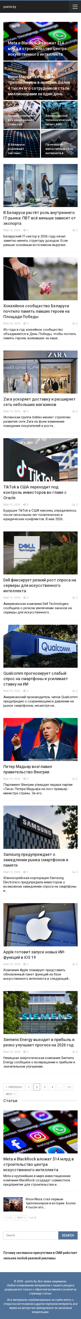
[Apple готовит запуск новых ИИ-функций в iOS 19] (40, 924)
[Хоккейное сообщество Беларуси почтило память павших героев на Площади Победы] (40, 278)
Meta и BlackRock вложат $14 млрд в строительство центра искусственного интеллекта (37, 49)
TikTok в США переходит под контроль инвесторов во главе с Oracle (35, 492)
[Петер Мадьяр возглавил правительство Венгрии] (40, 739)
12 (69, 1087)
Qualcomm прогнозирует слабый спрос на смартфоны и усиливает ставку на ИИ (35, 678)
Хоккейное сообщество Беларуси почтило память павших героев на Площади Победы (36, 311)
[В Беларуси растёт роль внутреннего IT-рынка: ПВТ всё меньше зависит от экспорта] (40, 185)
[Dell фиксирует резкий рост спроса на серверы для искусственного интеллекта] (40, 552)
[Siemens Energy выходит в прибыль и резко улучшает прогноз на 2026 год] (40, 1012)
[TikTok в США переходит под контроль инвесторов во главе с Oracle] (40, 459)
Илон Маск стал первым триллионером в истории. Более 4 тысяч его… (51, 1203)
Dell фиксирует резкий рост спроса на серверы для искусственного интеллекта (39, 585)
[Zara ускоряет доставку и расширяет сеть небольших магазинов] (40, 372)
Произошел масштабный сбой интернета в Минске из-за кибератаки (59, 153)
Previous (15, 1087)
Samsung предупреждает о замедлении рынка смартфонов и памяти (35, 860)
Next (9, 1094)
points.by (9, 7)
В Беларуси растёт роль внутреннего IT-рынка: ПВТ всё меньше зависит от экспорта (39, 218)
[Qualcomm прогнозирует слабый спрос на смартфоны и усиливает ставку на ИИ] (40, 646)
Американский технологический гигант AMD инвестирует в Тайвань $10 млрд (58, 124)
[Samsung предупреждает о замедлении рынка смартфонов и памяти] (40, 827)
